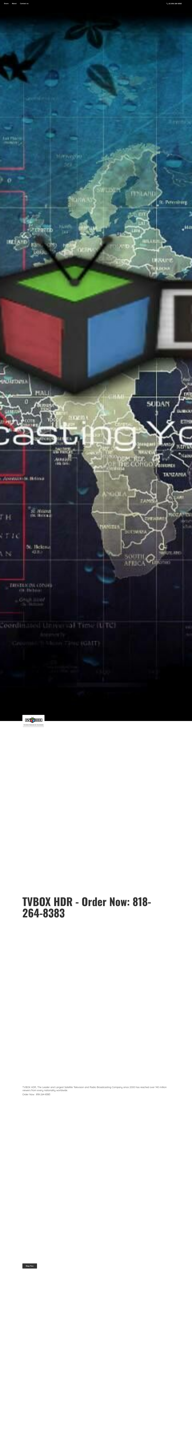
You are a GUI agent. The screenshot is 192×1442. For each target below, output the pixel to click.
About (14, 4)
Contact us (24, 4)
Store (6, 4)
